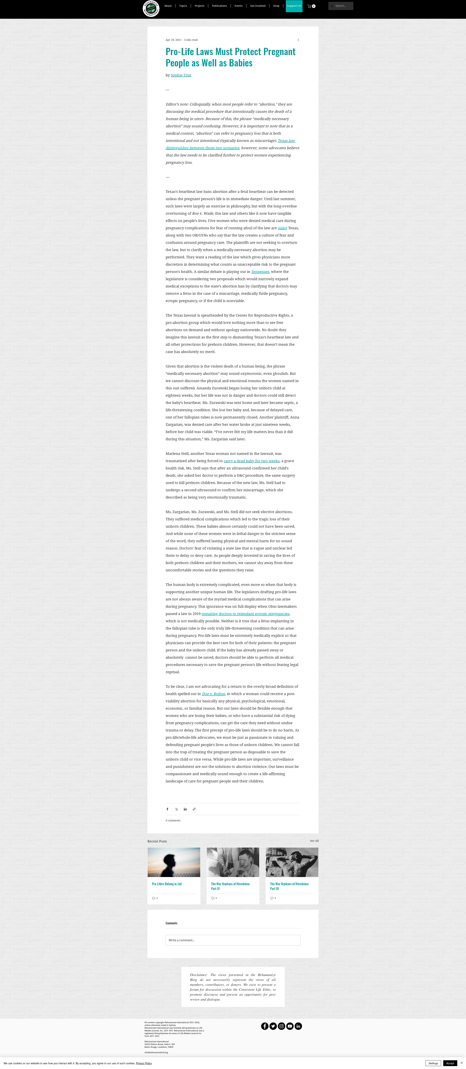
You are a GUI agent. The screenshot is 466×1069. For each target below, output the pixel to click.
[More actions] (298, 40)
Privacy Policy (144, 1063)
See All (314, 840)
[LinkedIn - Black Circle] (298, 1026)
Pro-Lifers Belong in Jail (167, 883)
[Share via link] (194, 809)
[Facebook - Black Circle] (264, 1026)
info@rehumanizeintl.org (156, 1052)
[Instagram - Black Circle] (281, 1026)
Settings (433, 1063)
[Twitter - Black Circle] (273, 1026)
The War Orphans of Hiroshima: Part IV (230, 886)
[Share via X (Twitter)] (176, 809)
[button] (168, 6)
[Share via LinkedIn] (185, 809)
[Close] (461, 1063)
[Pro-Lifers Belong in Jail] (174, 862)
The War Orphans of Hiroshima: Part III (289, 886)
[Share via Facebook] (167, 809)
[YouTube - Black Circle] (290, 1026)
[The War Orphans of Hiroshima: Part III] (292, 862)
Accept (450, 1063)
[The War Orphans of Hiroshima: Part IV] (233, 862)
